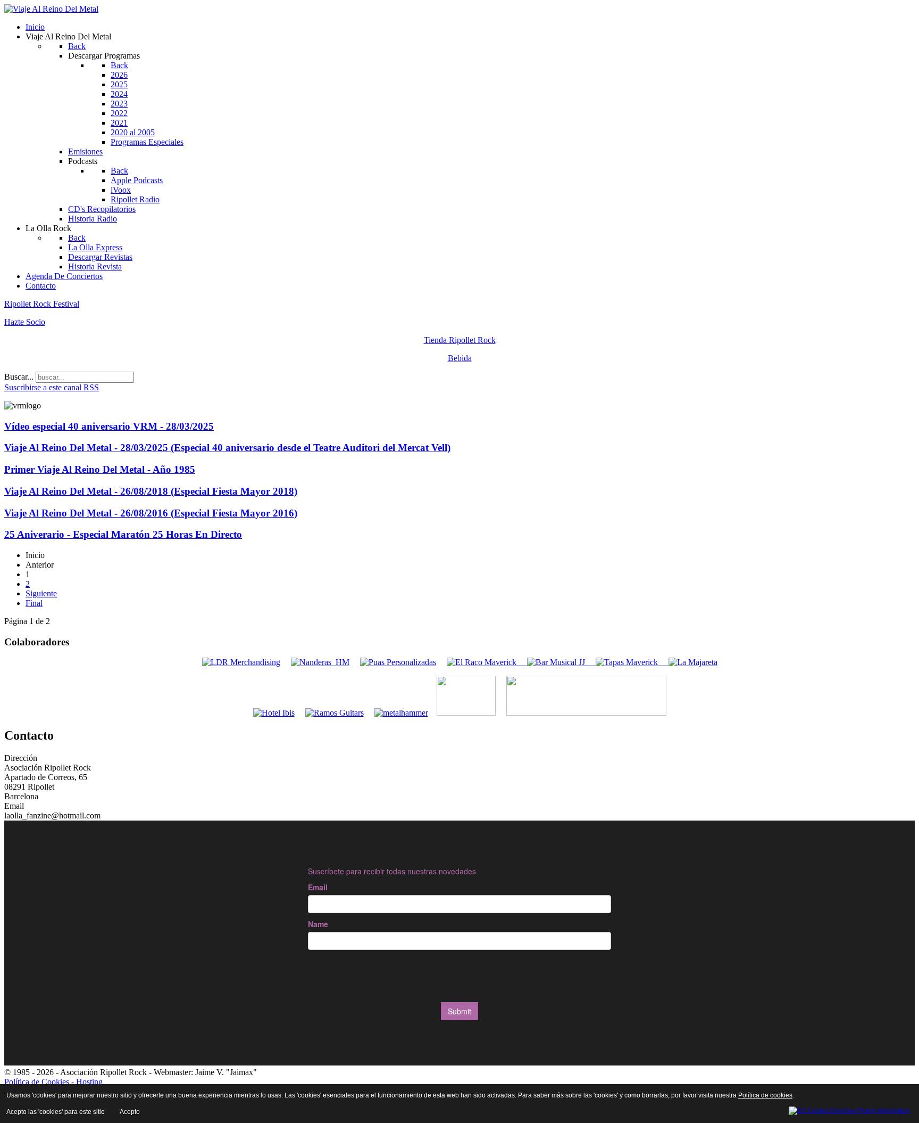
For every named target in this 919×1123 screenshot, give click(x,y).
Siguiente (41, 593)
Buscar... (19, 376)
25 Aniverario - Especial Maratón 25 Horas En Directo (123, 534)
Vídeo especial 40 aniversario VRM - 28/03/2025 (109, 426)
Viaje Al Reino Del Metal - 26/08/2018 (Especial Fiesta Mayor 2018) (150, 491)
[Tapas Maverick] (627, 662)
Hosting (89, 1081)
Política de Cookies (36, 1081)
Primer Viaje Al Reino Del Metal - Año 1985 (99, 469)
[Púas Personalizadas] (398, 662)
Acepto (130, 1112)
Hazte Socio (24, 321)
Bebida (460, 358)
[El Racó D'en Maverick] (481, 662)
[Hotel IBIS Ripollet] (274, 712)
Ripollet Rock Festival (41, 303)
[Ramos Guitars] (334, 712)
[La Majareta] (693, 662)
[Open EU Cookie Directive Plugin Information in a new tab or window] (849, 1109)
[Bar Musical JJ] (556, 662)
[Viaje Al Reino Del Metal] (51, 8)
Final (34, 603)
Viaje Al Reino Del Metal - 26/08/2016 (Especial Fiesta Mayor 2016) (150, 513)
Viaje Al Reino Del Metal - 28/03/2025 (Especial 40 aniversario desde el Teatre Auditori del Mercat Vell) (227, 447)
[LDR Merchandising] (241, 662)
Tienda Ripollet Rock (460, 340)
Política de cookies (765, 1095)
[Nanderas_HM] (320, 662)
